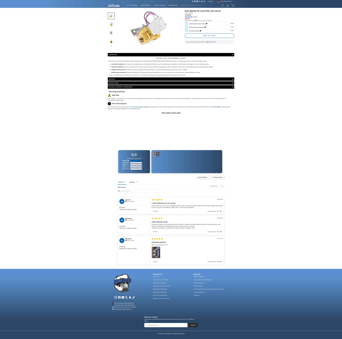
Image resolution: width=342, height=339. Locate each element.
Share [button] (156, 211)
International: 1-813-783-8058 (124, 305)
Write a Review (218, 177)
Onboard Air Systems (160, 289)
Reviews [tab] (120, 182)
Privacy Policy (198, 286)
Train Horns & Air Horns (160, 280)
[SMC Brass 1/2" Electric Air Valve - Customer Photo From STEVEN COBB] (156, 154)
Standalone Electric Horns (161, 286)
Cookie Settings (199, 292)
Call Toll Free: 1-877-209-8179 (124, 303)
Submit (193, 325)
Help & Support (199, 276)
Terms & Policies (199, 283)
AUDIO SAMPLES (160, 5)
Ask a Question (203, 177)
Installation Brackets (159, 283)
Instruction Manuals (159, 292)
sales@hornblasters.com (123, 309)
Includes (112, 79)
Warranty (197, 295)
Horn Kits (156, 276)
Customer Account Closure (202, 280)
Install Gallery (216, 107)
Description (113, 54)
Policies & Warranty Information (120, 87)
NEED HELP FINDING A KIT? (191, 5)
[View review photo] (155, 252)
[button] (218, 211)
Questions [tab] (132, 182)
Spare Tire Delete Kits (160, 295)
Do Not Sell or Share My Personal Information (208, 289)
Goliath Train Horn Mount (161, 298)
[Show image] (111, 15)
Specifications (114, 83)
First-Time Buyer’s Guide (140, 107)
